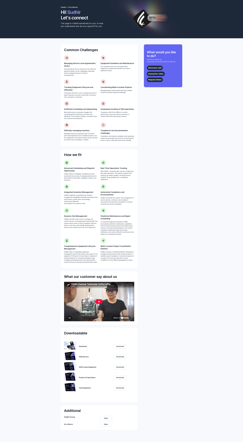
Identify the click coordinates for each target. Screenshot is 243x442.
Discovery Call (154, 68)
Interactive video (155, 74)
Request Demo (154, 80)
